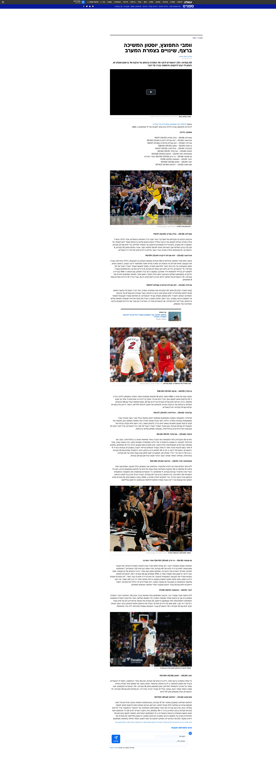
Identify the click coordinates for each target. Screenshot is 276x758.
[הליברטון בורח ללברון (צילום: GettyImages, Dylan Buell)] (151, 199)
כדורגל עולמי (153, 6)
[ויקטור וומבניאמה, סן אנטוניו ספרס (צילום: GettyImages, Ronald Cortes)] (151, 520)
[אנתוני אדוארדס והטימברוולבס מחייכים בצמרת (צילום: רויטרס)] (151, 641)
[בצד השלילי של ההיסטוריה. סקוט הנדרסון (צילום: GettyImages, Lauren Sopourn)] (151, 356)
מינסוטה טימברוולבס (133, 722)
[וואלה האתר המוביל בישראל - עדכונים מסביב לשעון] (188, 2)
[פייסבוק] (83, 6)
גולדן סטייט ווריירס (186, 722)
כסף (145, 2)
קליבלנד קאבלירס (161, 722)
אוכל (139, 2)
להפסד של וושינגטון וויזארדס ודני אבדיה (169, 124)
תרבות (158, 2)
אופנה (109, 2)
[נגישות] (3, 2)
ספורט (172, 2)
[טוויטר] (86, 6)
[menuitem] (178, 2)
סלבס (151, 2)
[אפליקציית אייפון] (90, 6)
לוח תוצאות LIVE (175, 6)
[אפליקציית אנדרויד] (93, 6)
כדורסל (145, 6)
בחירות (165, 2)
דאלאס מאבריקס (120, 722)
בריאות (132, 2)
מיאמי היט (144, 722)
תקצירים (126, 6)
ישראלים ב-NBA (136, 6)
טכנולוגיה (117, 2)
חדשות (179, 2)
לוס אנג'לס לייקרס (174, 722)
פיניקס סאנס (152, 722)
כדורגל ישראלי (163, 6)
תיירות (125, 2)
